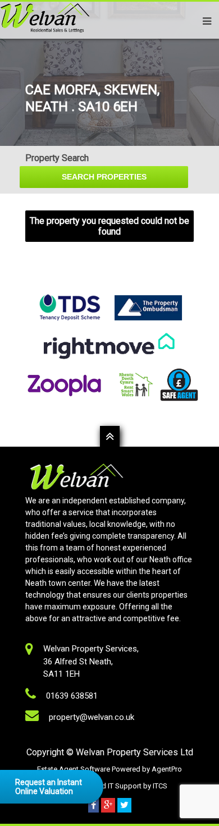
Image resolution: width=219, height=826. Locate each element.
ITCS (160, 786)
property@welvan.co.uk (91, 717)
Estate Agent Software (74, 769)
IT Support (125, 786)
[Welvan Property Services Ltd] (45, 33)
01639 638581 (72, 696)
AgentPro (167, 769)
